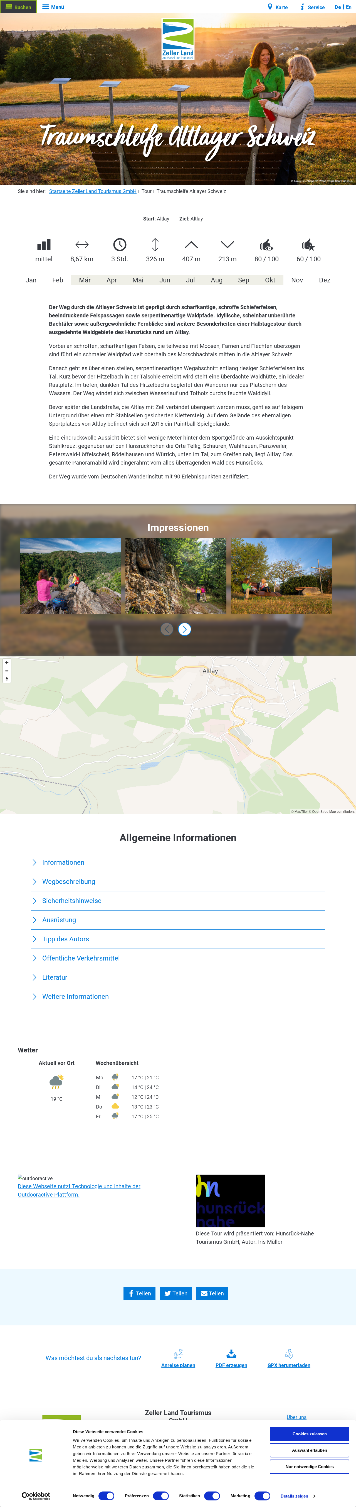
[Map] (178, 735)
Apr (112, 280)
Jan (31, 280)
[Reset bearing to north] (7, 679)
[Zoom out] (7, 671)
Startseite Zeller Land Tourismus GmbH (93, 191)
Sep (243, 280)
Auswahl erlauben (309, 1450)
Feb (57, 280)
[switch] (161, 1495)
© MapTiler (299, 811)
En (349, 7)
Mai (138, 280)
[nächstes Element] (184, 629)
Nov (297, 280)
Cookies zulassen (310, 1433)
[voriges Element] (167, 629)
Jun (164, 280)
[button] (18, 6)
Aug (216, 280)
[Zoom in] (7, 663)
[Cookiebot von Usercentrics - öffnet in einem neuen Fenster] (36, 1496)
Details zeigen (294, 1496)
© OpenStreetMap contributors (332, 811)
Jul (190, 280)
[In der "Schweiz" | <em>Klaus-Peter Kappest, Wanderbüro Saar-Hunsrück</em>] (70, 576)
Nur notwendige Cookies (310, 1466)
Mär (85, 280)
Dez (324, 280)
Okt (270, 280)
